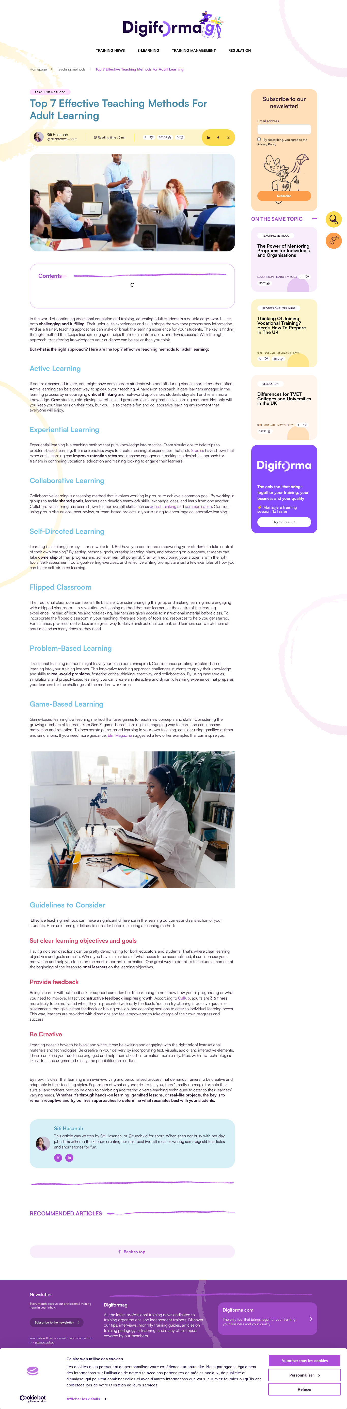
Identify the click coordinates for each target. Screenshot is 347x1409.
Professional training (278, 308)
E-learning (148, 50)
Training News (110, 50)
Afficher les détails (83, 1399)
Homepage (38, 69)
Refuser (305, 1389)
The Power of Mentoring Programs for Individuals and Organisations (283, 250)
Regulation (239, 50)
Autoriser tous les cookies (304, 1361)
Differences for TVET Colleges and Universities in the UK (284, 398)
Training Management (194, 50)
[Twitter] (58, 1158)
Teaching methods (71, 69)
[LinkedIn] (69, 1158)
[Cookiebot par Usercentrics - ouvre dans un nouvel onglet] (33, 1399)
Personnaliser (301, 1375)
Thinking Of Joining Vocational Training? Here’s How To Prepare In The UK (281, 325)
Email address (268, 121)
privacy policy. (44, 1342)
